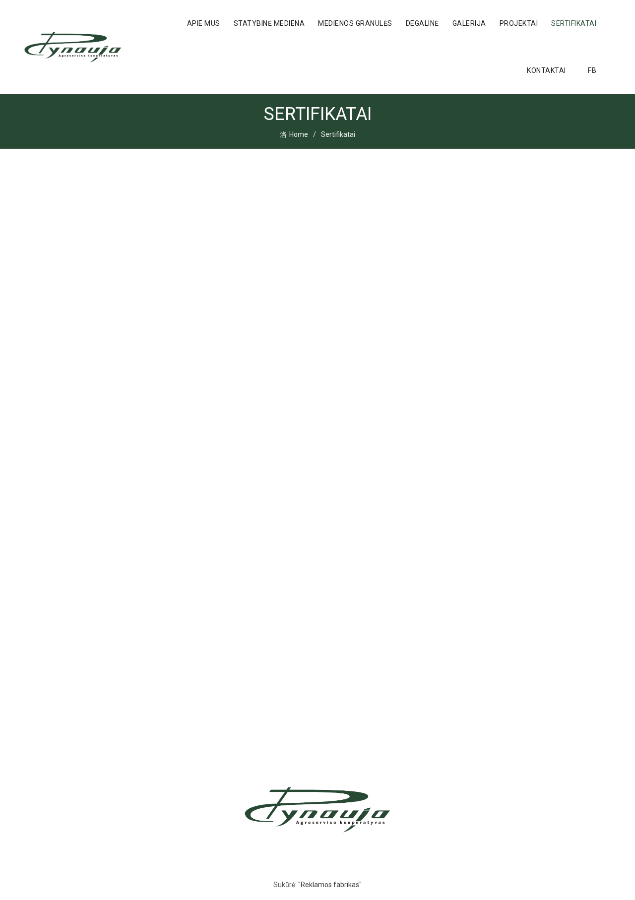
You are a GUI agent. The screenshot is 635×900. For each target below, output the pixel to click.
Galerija (469, 23)
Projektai (519, 23)
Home (298, 134)
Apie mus (203, 23)
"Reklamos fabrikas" (330, 885)
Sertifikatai (573, 23)
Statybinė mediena (269, 23)
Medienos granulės (355, 23)
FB (592, 70)
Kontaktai (546, 70)
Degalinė (422, 23)
